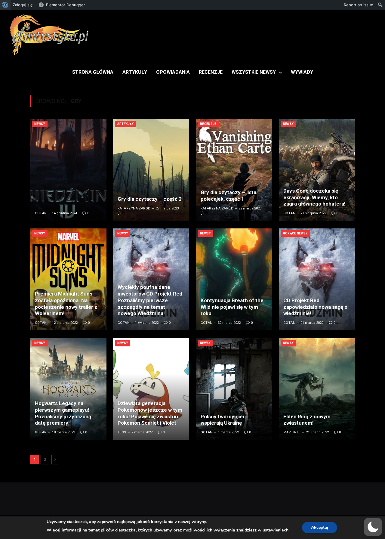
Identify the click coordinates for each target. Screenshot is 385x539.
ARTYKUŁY (134, 72)
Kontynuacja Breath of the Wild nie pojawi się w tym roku (232, 307)
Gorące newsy (295, 233)
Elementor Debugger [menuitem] (65, 4)
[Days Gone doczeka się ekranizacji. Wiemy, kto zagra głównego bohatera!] (317, 170)
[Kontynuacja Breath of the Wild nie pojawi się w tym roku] (234, 279)
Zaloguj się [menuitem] (23, 4)
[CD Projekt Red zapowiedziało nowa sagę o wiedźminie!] (317, 279)
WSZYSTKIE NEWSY (254, 72)
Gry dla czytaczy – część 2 (150, 199)
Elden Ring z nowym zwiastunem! (307, 420)
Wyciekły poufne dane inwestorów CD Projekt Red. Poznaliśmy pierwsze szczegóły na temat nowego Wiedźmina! (151, 300)
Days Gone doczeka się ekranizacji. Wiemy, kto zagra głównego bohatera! (314, 197)
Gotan (41, 213)
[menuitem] (5, 5)
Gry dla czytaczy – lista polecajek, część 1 (228, 195)
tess (122, 432)
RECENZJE (211, 72)
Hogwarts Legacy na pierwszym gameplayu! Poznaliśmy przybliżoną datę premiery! (63, 413)
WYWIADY (302, 72)
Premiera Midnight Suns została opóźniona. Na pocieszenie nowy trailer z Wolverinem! (66, 303)
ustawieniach (275, 530)
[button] (373, 527)
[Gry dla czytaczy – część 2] (151, 170)
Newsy (39, 123)
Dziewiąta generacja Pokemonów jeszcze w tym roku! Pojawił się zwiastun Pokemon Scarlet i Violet (150, 413)
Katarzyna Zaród (134, 208)
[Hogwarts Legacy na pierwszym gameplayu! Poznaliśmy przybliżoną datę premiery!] (68, 389)
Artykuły (125, 123)
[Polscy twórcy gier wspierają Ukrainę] (234, 389)
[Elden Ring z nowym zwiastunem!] (317, 389)
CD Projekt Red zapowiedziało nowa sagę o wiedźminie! (315, 307)
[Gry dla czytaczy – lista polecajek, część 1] (234, 170)
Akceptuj (319, 527)
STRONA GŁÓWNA (92, 72)
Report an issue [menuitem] (358, 4)
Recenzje (208, 123)
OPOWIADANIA (173, 72)
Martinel (292, 432)
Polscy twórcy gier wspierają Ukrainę (223, 420)
